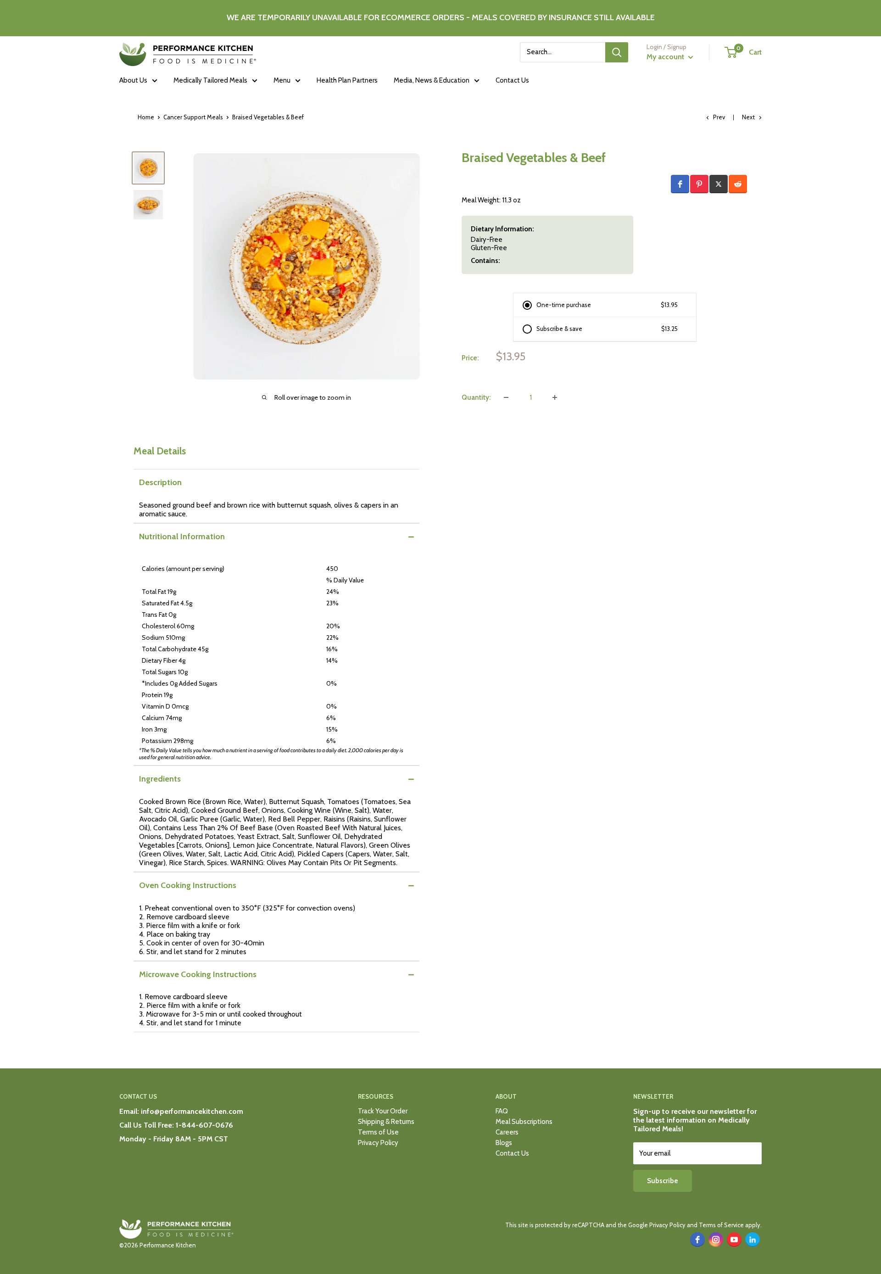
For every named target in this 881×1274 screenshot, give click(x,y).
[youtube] (734, 1239)
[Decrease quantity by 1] (506, 397)
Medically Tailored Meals (210, 80)
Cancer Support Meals (193, 117)
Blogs (504, 1143)
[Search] (616, 52)
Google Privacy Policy (657, 1225)
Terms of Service (721, 1225)
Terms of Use (378, 1132)
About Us (133, 80)
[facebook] (697, 1239)
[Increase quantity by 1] (554, 397)
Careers (507, 1132)
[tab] (276, 482)
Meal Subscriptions (524, 1122)
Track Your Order (382, 1111)
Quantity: (476, 397)
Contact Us (512, 80)
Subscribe (662, 1181)
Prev (719, 117)
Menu (281, 80)
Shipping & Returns (386, 1122)
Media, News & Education (431, 80)
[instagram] (715, 1239)
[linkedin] (752, 1239)
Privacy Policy (378, 1143)
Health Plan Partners (347, 80)
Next (748, 117)
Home (146, 117)
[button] (680, 184)
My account (666, 56)
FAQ (502, 1111)
